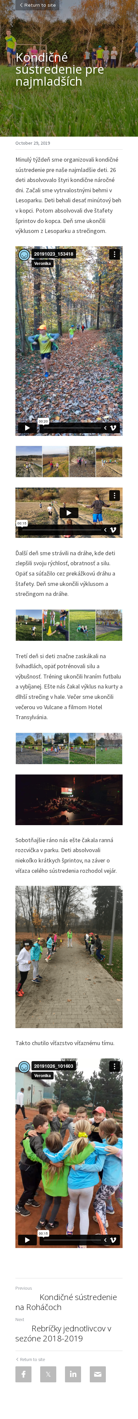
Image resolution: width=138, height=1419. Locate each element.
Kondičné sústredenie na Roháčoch (66, 1302)
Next (19, 1319)
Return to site (40, 5)
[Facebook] (23, 1374)
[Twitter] (48, 1374)
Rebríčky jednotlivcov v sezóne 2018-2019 (63, 1333)
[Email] (98, 1374)
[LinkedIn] (73, 1374)
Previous (23, 1288)
